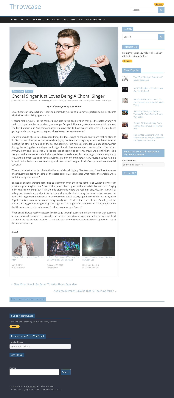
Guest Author (18, 91)
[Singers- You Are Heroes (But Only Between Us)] (98, 246)
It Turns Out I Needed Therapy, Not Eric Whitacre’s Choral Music (63, 258)
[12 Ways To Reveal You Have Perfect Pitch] (28, 246)
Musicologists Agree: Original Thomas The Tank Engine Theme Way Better (148, 114)
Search (13, 368)
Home (14, 19)
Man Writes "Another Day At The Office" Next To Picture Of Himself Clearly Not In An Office (148, 138)
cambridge (45, 100)
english (86, 100)
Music (92, 100)
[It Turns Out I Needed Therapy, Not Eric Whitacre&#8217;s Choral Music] (63, 246)
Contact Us (77, 19)
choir (52, 100)
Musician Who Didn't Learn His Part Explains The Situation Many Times (148, 102)
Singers (29, 91)
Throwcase (25, 6)
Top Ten (24, 19)
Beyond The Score (56, 19)
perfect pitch (100, 100)
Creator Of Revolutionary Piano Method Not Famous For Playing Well (147, 126)
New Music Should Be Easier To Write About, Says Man (44, 284)
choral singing (60, 100)
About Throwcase (95, 19)
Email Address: (129, 160)
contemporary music (75, 100)
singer (108, 100)
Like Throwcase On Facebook (27, 299)
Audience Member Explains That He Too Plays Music (85, 290)
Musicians (37, 19)
